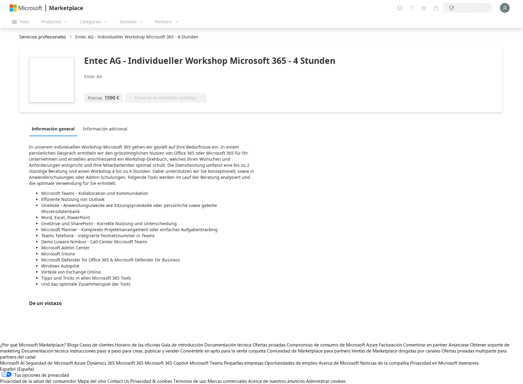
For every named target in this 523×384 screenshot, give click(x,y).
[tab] (54, 128)
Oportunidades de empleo (291, 363)
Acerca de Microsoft (339, 363)
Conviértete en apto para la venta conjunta (223, 351)
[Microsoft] (26, 8)
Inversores (469, 363)
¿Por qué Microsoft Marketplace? (33, 345)
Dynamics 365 (101, 363)
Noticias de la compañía (384, 363)
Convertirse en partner (425, 345)
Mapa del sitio (91, 381)
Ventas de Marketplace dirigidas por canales (396, 351)
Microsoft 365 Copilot (166, 363)
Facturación (390, 345)
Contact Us (118, 381)
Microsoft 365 (129, 363)
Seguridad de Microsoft (49, 363)
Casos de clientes (97, 345)
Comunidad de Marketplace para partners (308, 351)
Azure (80, 363)
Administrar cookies (326, 381)
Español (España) (17, 369)
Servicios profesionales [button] (42, 37)
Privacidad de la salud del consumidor (38, 381)
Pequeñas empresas (243, 363)
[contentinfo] (71, 37)
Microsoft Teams (206, 363)
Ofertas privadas (269, 345)
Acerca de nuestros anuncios (276, 381)
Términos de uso (189, 381)
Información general (53, 129)
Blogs (72, 345)
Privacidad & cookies (151, 381)
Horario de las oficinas (137, 345)
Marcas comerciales (227, 381)
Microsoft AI (12, 363)
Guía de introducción (182, 345)
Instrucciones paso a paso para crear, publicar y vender (124, 351)
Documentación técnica (228, 345)
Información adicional (105, 129)
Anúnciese (459, 345)
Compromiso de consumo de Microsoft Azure (333, 345)
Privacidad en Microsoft (433, 363)
